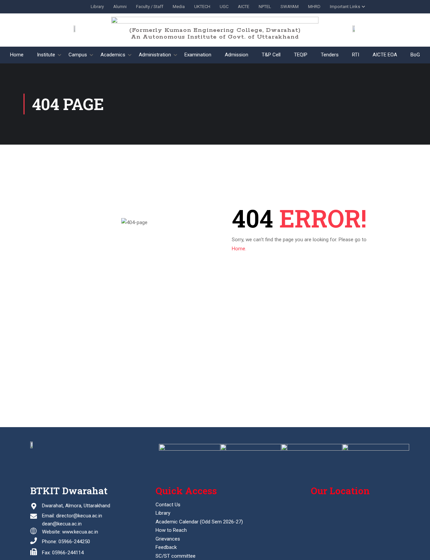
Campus (78, 54)
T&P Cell (271, 54)
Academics (112, 54)
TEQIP (300, 54)
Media (179, 6)
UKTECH (202, 6)
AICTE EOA (385, 54)
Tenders (330, 54)
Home (17, 54)
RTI (355, 54)
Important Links (345, 6)
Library (97, 6)
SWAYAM (290, 6)
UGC (224, 6)
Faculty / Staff (149, 6)
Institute (46, 54)
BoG (415, 54)
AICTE (243, 6)
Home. (239, 249)
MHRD (314, 6)
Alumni (120, 6)
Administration (155, 54)
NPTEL (265, 6)
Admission (236, 54)
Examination (197, 54)
